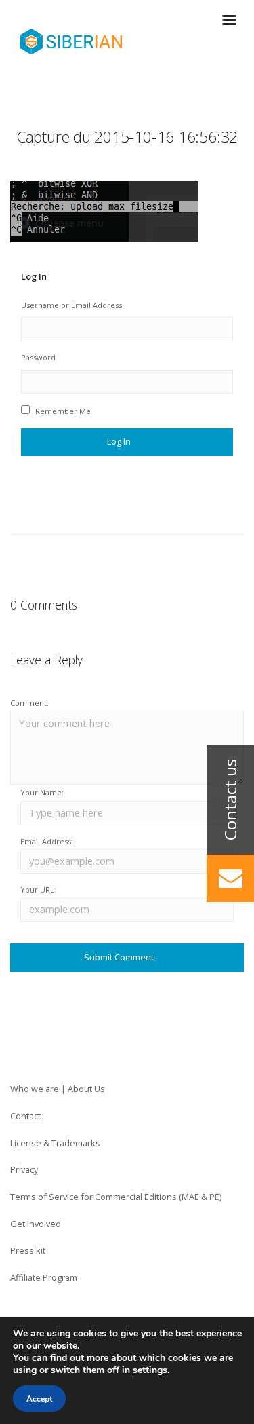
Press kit (27, 1250)
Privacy (24, 1169)
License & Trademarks (55, 1143)
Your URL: (38, 889)
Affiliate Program (43, 1277)
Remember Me (63, 411)
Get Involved (35, 1224)
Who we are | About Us (57, 1089)
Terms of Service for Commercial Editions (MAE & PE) (115, 1197)
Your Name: (42, 792)
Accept (39, 1398)
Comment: (29, 703)
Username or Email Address (71, 305)
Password (38, 357)
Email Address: (46, 841)
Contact (25, 1116)
